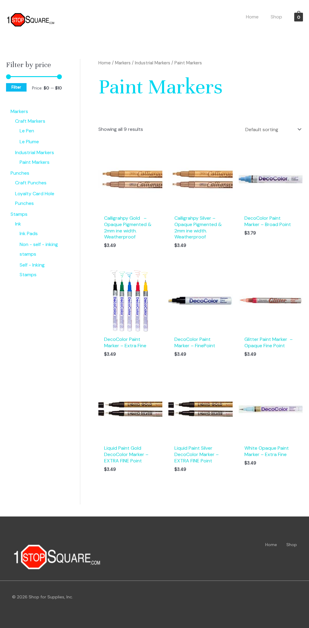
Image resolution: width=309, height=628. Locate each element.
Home (104, 63)
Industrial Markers (152, 63)
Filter (16, 87)
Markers (123, 63)
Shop (291, 544)
